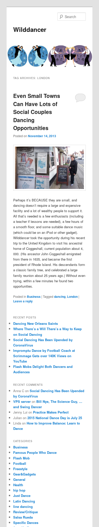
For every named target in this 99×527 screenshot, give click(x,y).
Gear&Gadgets (24, 474)
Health (18, 484)
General (19, 479)
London (72, 296)
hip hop (19, 490)
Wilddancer (29, 29)
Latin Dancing (24, 501)
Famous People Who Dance (35, 452)
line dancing (23, 506)
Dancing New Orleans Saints (35, 323)
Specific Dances (25, 522)
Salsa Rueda (23, 517)
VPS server (22, 401)
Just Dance (21, 495)
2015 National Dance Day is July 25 (54, 417)
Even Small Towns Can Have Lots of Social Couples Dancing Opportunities (36, 112)
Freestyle (20, 468)
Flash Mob (21, 458)
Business (34, 296)
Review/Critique (25, 511)
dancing (59, 296)
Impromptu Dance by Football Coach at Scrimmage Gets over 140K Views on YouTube (44, 356)
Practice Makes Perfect (51, 412)
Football (19, 463)
